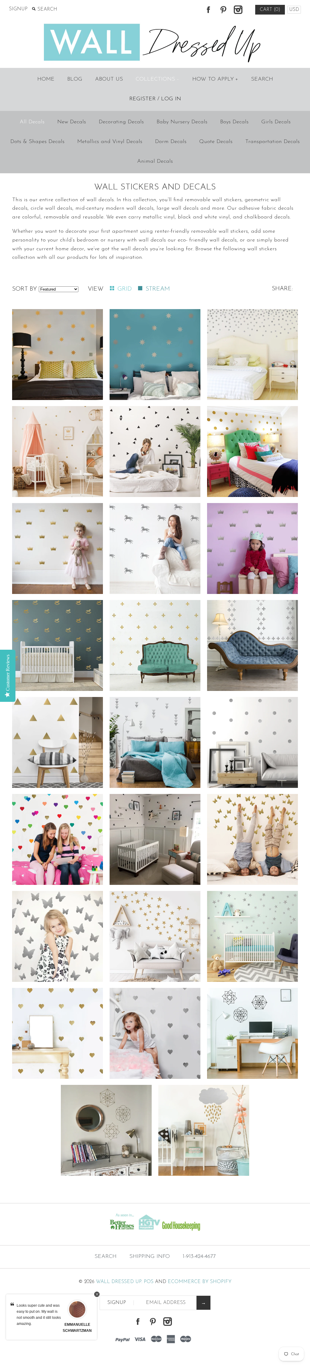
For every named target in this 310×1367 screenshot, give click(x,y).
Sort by (24, 289)
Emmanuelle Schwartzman (77, 1327)
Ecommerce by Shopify (200, 1281)
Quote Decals (215, 142)
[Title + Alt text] (53, 1233)
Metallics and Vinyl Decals (109, 142)
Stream (158, 289)
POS (148, 1281)
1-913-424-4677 (199, 1256)
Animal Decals (155, 161)
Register (142, 99)
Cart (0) (270, 9)
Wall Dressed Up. (119, 1281)
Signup (18, 9)
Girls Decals (276, 122)
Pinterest (223, 9)
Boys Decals (234, 122)
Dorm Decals (170, 142)
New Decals (71, 122)
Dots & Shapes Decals (37, 142)
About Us (109, 79)
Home (45, 79)
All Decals (32, 122)
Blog (74, 79)
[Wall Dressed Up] (155, 24)
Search (262, 79)
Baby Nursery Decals (182, 122)
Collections (157, 79)
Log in (171, 99)
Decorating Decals (121, 122)
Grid (125, 289)
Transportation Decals (272, 142)
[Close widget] (97, 1294)
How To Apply (215, 79)
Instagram (238, 9)
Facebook (208, 9)
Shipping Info (149, 1256)
